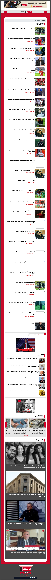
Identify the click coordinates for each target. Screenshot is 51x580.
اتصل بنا (20, 575)
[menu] (45, 12)
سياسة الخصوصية (26, 575)
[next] (29, 334)
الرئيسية (43, 20)
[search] (5, 12)
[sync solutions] (32, 578)
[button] (28, 435)
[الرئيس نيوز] (25, 569)
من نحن (31, 575)
